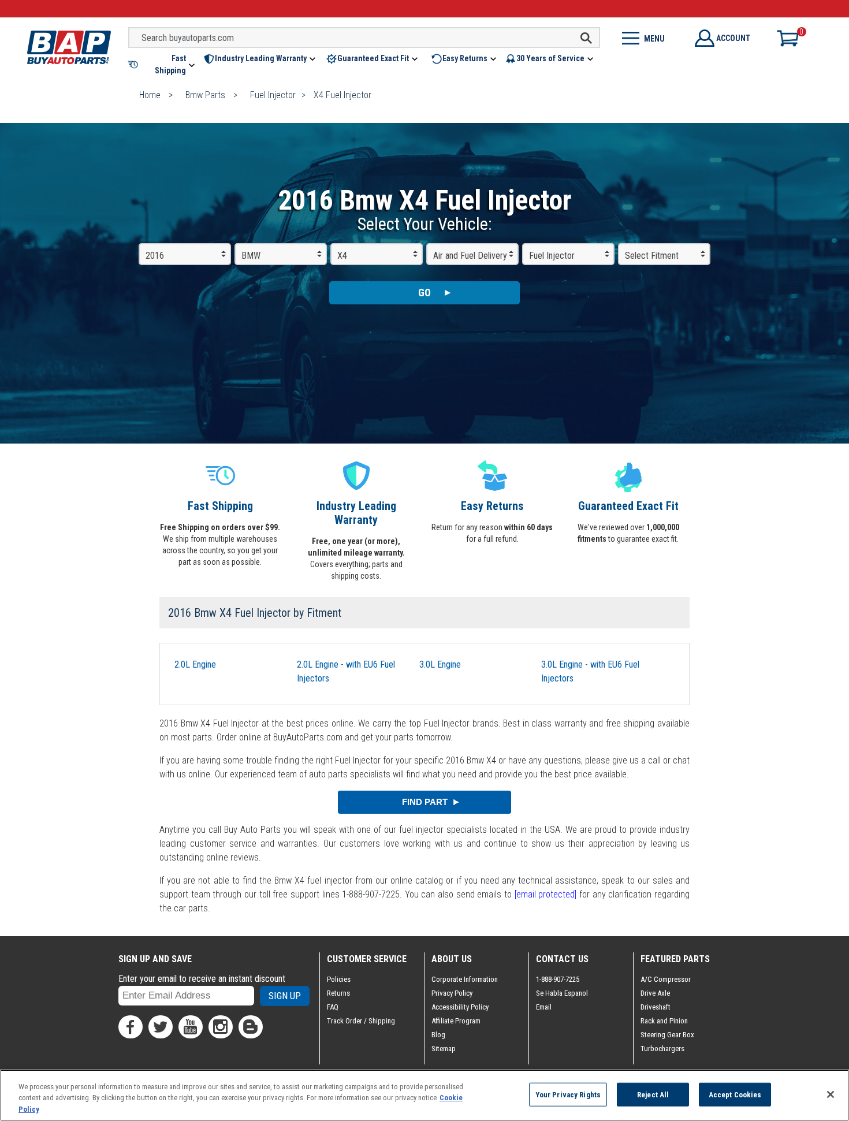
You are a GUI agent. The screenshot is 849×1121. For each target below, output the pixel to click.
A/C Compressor (666, 979)
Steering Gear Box (667, 1034)
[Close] (830, 1094)
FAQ (332, 1007)
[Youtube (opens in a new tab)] (190, 1026)
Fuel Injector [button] (552, 255)
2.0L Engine (195, 664)
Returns (338, 993)
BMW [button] (250, 255)
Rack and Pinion (664, 1020)
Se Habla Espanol (562, 993)
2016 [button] (155, 255)
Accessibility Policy (460, 1007)
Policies (339, 979)
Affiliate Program (456, 1020)
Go (424, 292)
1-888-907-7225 (557, 979)
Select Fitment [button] (652, 255)
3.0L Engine (440, 664)
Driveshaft (656, 1007)
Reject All (653, 1094)
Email (544, 1007)
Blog (438, 1034)
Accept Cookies (735, 1094)
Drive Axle (655, 993)
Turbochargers (662, 1048)
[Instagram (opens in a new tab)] (220, 1026)
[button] (162, 65)
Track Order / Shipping (361, 1020)
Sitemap (443, 1048)
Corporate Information (464, 979)
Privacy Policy (451, 993)
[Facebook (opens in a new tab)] (130, 1026)
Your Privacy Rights (568, 1094)
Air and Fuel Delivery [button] (470, 255)
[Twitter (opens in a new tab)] (160, 1026)
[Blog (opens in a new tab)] (251, 1026)
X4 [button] (342, 255)
